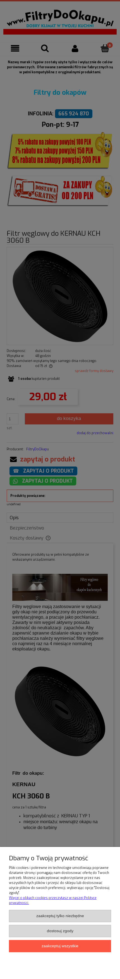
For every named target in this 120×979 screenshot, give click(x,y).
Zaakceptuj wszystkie (60, 946)
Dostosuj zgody (60, 931)
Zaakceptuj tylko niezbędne (60, 916)
